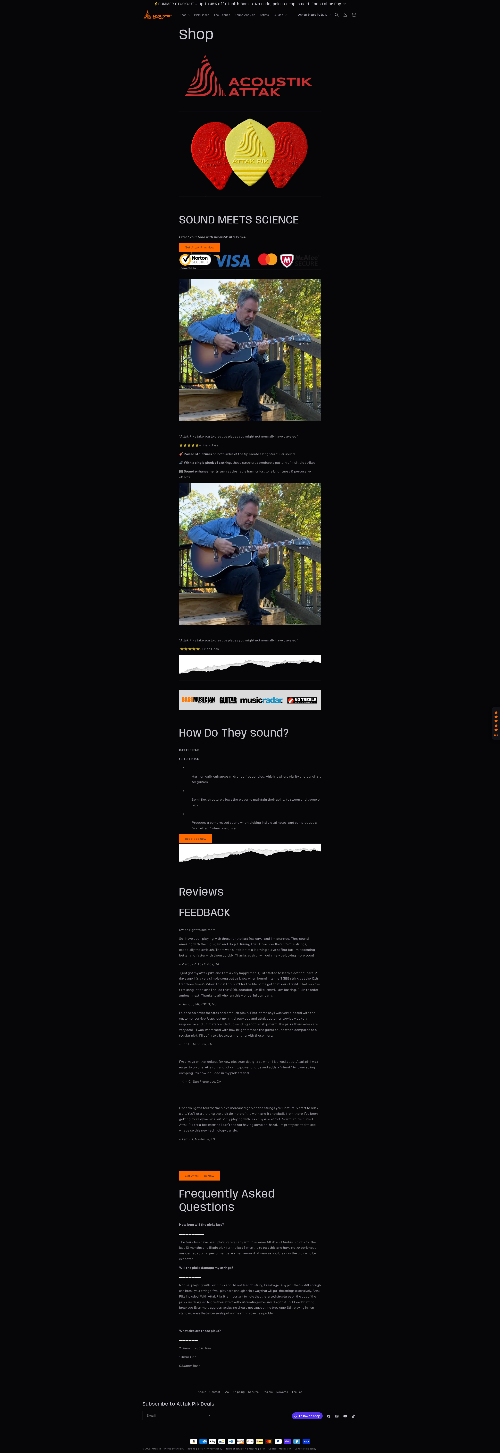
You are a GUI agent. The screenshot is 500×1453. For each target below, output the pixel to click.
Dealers (267, 1392)
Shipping (239, 1392)
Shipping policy (256, 1448)
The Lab (297, 1392)
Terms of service (235, 1448)
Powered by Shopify (173, 1448)
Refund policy (195, 1448)
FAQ (226, 1392)
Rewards (282, 1392)
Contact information (280, 1448)
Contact (214, 1392)
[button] (184, 15)
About (202, 1392)
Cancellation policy (305, 1448)
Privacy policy (214, 1448)
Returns (253, 1392)
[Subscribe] (208, 1415)
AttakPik (157, 1448)
